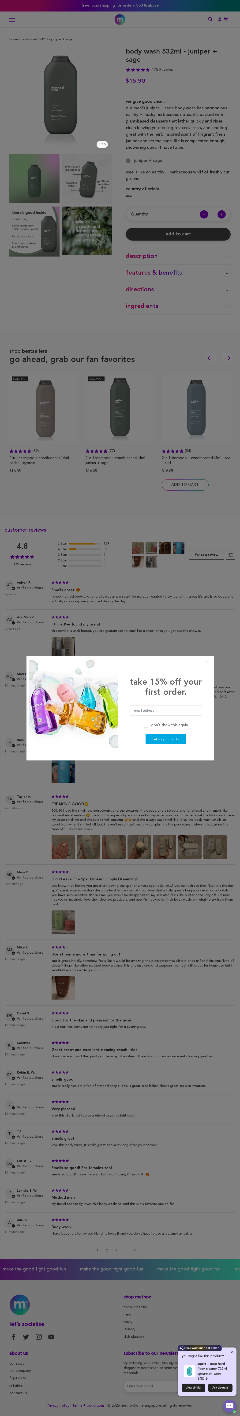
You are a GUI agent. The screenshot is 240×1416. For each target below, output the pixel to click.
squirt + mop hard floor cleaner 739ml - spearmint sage (213, 1368)
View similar (194, 1387)
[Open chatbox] (229, 1406)
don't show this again (169, 725)
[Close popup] (232, 1352)
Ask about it (220, 1387)
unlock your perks (166, 739)
